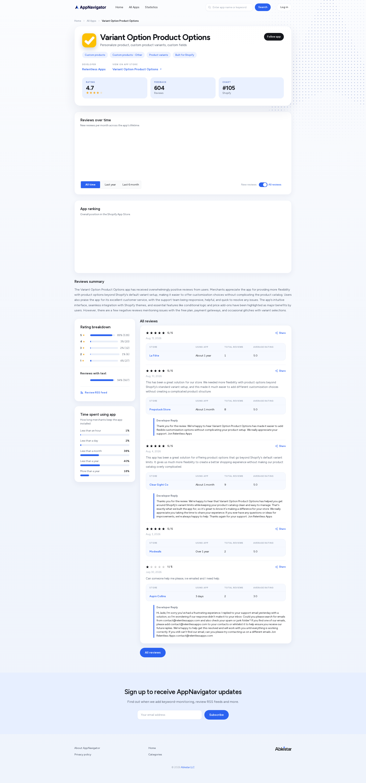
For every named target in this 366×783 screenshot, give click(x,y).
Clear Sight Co (158, 484)
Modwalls (155, 551)
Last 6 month (131, 184)
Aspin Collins (157, 596)
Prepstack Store (160, 409)
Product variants (158, 55)
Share (282, 333)
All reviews (274, 184)
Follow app (274, 36)
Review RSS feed (96, 392)
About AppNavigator (87, 748)
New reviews (249, 184)
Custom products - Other (127, 55)
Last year (110, 184)
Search (262, 7)
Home (119, 7)
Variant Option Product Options (135, 69)
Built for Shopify (184, 55)
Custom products (95, 55)
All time (90, 184)
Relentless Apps (94, 69)
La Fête (154, 355)
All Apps (134, 7)
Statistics (151, 7)
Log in (284, 7)
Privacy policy (82, 754)
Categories (155, 754)
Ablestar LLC (188, 767)
